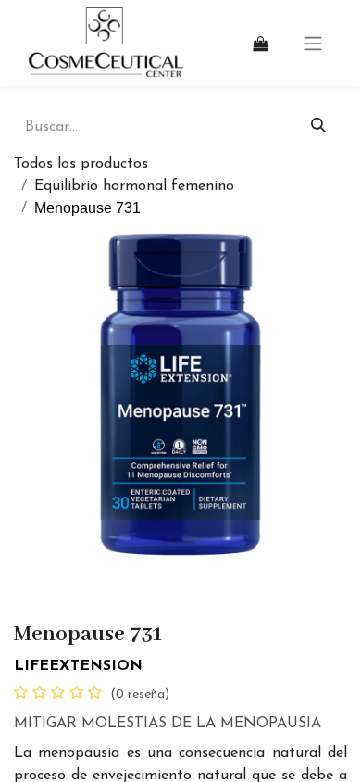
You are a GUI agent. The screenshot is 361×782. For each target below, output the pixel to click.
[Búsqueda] (319, 126)
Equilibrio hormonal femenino (134, 186)
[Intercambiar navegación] (312, 43)
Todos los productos (81, 164)
